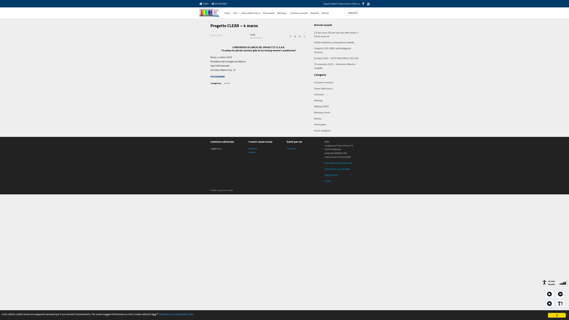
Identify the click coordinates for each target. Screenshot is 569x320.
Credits (328, 181)
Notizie (325, 13)
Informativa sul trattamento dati (338, 162)
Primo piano (268, 13)
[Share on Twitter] (295, 37)
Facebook (252, 148)
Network (315, 13)
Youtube (252, 152)
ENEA (205, 3)
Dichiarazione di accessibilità (337, 169)
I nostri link (291, 148)
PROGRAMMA (217, 76)
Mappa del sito (331, 174)
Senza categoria (322, 130)
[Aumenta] (560, 304)
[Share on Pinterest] (300, 37)
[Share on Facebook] (290, 37)
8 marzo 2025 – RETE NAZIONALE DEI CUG (336, 58)
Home (227, 13)
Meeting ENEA (321, 106)
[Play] (549, 294)
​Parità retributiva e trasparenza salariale (334, 42)
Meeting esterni (322, 112)
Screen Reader (551, 283)
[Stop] (549, 304)
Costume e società (299, 13)
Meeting (281, 13)
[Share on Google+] (304, 37)
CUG (235, 13)
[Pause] (560, 294)
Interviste (319, 94)
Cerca (351, 13)
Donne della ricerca (251, 13)
